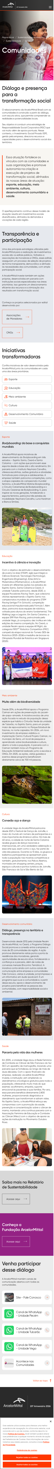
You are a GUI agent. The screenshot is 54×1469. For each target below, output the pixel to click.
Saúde (12, 422)
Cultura (13, 405)
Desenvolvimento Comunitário (26, 414)
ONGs (9, 332)
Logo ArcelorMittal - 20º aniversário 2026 (27, 1402)
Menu (50, 7)
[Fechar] (51, 1421)
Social (27, 41)
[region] (27, 1443)
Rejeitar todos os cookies (27, 1457)
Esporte (13, 379)
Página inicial (8, 37)
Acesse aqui (13, 1199)
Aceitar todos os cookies (27, 1464)
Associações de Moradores (14, 317)
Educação (14, 387)
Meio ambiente (17, 396)
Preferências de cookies (27, 1450)
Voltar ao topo (40, 1380)
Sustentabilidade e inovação (30, 37)
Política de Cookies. (16, 1434)
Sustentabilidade (13, 41)
